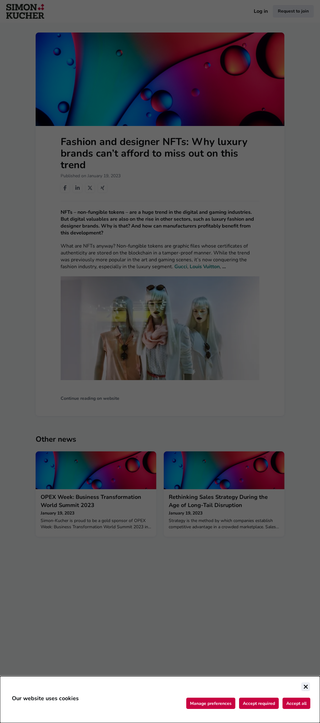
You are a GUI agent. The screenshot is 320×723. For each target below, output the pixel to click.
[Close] (305, 686)
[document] (160, 699)
